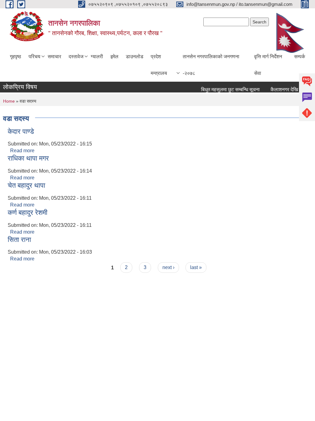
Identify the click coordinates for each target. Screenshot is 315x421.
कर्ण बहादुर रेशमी (27, 212)
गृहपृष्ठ (15, 56)
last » (196, 267)
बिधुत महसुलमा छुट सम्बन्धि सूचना (227, 89)
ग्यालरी (97, 56)
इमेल (114, 56)
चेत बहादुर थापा (26, 185)
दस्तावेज (76, 56)
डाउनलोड (134, 56)
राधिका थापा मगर (28, 158)
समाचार (54, 56)
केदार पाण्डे (21, 131)
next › (168, 267)
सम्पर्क (299, 56)
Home (9, 101)
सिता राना (19, 239)
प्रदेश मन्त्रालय (159, 65)
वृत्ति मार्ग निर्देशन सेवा (268, 65)
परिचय (34, 56)
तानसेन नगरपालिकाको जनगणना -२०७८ (211, 65)
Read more (22, 150)
